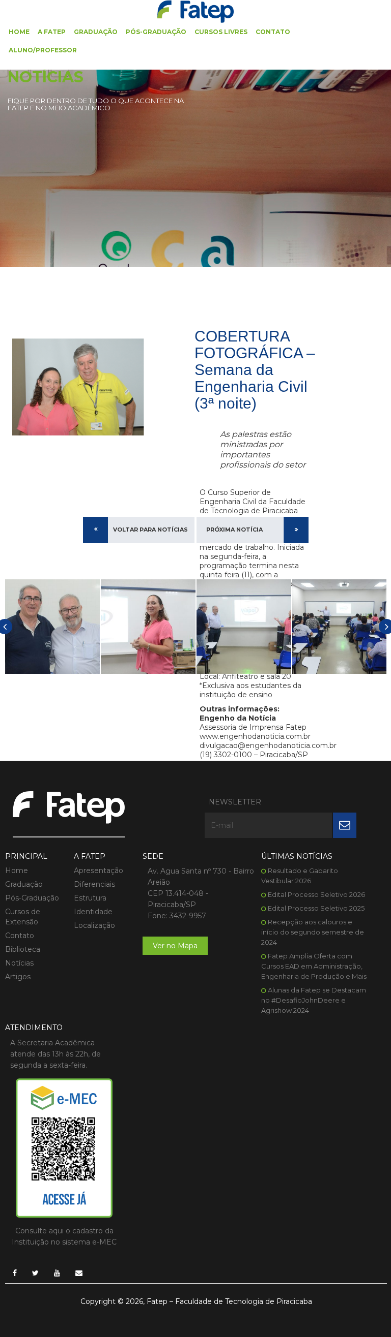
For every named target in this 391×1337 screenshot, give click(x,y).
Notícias (19, 963)
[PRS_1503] (244, 626)
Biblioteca (22, 949)
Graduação (96, 32)
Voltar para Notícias (150, 529)
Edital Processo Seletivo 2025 (316, 908)
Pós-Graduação (156, 32)
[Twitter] (35, 1273)
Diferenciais (94, 884)
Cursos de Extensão (22, 916)
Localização (94, 925)
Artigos (18, 976)
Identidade (93, 911)
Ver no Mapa (175, 945)
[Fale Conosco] (78, 1273)
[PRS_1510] (339, 626)
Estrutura (90, 898)
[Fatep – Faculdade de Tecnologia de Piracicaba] (195, 10)
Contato (273, 32)
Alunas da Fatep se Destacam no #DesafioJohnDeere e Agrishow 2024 (313, 1000)
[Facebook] (15, 1273)
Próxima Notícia (234, 529)
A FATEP (52, 32)
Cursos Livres (220, 32)
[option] (52, 626)
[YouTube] (57, 1273)
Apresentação (98, 870)
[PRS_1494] (148, 626)
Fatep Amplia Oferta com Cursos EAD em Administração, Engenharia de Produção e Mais (314, 966)
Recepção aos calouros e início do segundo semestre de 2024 (312, 932)
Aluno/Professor (43, 50)
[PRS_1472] (52, 626)
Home (19, 32)
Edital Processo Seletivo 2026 (316, 894)
